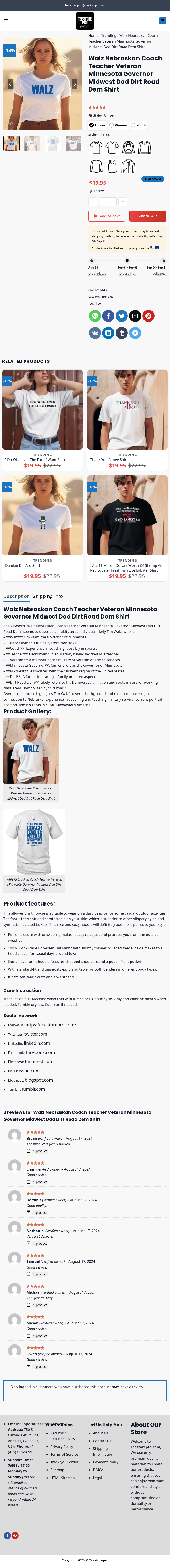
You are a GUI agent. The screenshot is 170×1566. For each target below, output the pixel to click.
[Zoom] (9, 126)
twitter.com (35, 1034)
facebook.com (40, 1052)
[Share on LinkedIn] (108, 333)
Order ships (127, 273)
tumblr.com (33, 1089)
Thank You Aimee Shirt (109, 459)
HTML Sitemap (62, 1477)
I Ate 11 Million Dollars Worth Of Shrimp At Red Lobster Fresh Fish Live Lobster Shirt (126, 568)
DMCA (98, 1469)
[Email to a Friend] (135, 316)
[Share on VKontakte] (95, 333)
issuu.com (29, 1071)
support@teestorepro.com (42, 1423)
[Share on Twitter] (122, 316)
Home (93, 35)
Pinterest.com (39, 1061)
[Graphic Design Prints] (85, 21)
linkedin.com (37, 1043)
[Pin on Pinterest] (148, 316)
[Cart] (162, 20)
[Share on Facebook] (108, 316)
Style (93, 134)
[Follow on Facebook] (7, 1535)
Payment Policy (105, 1462)
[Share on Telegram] (135, 333)
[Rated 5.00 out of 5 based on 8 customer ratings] (127, 107)
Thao (97, 303)
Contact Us (102, 1440)
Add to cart (109, 216)
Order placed (97, 273)
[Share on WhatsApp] (95, 316)
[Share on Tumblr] (122, 333)
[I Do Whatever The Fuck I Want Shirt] (42, 410)
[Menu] (6, 20)
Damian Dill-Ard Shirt (22, 565)
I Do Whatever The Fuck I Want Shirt (35, 459)
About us (100, 1433)
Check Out (148, 215)
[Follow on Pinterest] (15, 1535)
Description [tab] (16, 596)
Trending (108, 35)
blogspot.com (39, 1080)
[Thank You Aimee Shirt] (127, 410)
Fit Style (95, 115)
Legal (97, 1477)
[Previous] (10, 84)
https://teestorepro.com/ (50, 1025)
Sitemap (57, 1469)
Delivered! (160, 273)
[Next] (75, 84)
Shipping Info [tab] (48, 596)
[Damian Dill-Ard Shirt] (42, 515)
